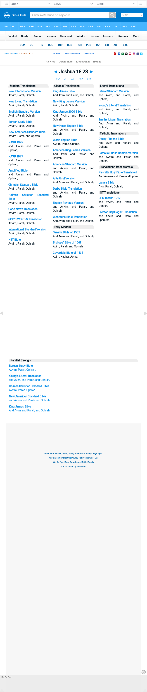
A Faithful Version (64, 178)
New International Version (24, 91)
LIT (65, 79)
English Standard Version (24, 111)
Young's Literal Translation (115, 105)
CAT (72, 79)
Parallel (14, 53)
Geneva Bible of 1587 (66, 232)
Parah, (22, 369)
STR (88, 79)
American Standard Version (70, 164)
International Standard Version (27, 229)
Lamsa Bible (106, 182)
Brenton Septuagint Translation (118, 212)
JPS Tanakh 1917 (109, 198)
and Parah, (28, 410)
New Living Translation (22, 101)
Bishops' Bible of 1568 (67, 242)
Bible (6, 53)
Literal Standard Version (114, 91)
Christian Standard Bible (23, 184)
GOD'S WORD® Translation (25, 219)
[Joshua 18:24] (142, 321)
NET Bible (14, 239)
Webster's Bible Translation (70, 217)
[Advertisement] (73, 329)
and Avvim (15, 400)
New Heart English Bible (68, 125)
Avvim (13, 390)
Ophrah (30, 390)
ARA (81, 79)
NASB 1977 (15, 156)
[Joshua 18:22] (4, 321)
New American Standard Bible (27, 132)
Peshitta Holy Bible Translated (118, 172)
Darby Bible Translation (67, 188)
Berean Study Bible (20, 122)
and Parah (29, 400)
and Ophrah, (43, 400)
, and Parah (27, 380)
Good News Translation (22, 209)
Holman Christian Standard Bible (29, 386)
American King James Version (72, 150)
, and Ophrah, (42, 380)
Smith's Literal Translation (115, 119)
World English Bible (65, 140)
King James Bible (64, 91)
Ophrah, (31, 369)
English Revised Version (68, 202)
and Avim (14, 380)
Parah (21, 390)
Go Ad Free (6, 677)
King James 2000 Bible (67, 111)
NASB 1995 (15, 142)
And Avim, (15, 410)
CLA (58, 79)
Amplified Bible (18, 170)
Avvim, (13, 369)
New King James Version (69, 101)
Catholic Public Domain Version (118, 153)
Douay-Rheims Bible (111, 139)
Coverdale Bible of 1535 (68, 252)
